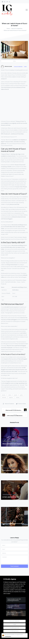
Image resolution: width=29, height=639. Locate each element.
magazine (11, 397)
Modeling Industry (14, 631)
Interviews (4, 397)
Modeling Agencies (14, 627)
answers (3, 395)
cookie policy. (8, 636)
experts (15, 395)
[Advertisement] (14, 105)
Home (8, 28)
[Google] (5, 1)
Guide (14, 624)
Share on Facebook (9, 403)
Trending (17, 397)
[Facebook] (2, 1)
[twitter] (7, 1)
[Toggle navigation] (26, 10)
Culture (9, 395)
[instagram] (9, 1)
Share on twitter (22, 403)
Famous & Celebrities (16, 28)
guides (21, 395)
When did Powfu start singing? (12, 444)
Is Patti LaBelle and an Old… (11, 497)
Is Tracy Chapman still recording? (13, 523)
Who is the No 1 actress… (10, 470)
